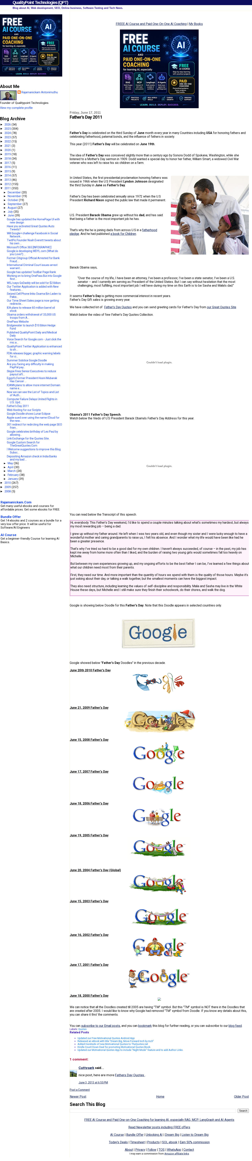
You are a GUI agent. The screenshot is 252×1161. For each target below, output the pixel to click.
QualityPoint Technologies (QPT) (40, 2)
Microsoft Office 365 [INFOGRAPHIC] (29, 247)
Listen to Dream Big (195, 1135)
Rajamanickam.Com (16, 502)
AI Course (117, 1135)
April (11, 467)
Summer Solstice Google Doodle (27, 360)
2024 (8, 133)
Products (153, 1142)
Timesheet (137, 1142)
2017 (8, 163)
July (11, 211)
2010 (8, 483)
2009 (8, 487)
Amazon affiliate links (176, 1153)
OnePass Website (18, 321)
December (15, 192)
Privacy (140, 1150)
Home (160, 1096)
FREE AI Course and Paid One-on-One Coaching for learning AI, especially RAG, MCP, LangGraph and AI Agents (159, 1120)
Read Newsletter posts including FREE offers (159, 1127)
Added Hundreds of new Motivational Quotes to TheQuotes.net (113, 1044)
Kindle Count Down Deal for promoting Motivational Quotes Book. (114, 1047)
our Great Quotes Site (221, 307)
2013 (8, 180)
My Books (196, 24)
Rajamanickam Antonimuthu (39, 92)
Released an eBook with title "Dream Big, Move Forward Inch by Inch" (116, 1041)
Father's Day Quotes (118, 307)
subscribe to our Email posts (100, 1026)
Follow (151, 1150)
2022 (8, 141)
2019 (8, 154)
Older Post (241, 1096)
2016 (8, 167)
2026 (8, 124)
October (13, 200)
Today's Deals (118, 1142)
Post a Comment (80, 1089)
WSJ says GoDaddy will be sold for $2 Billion (34, 282)
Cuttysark (86, 1068)
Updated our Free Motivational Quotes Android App (106, 1038)
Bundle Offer (135, 1135)
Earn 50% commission (195, 1142)
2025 (8, 128)
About (129, 1150)
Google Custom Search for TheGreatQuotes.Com (23, 444)
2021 (8, 146)
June (11, 215)
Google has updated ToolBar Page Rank (31, 272)
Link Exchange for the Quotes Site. (28, 438)
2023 (8, 137)
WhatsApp (174, 1150)
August (13, 207)
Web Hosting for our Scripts (24, 410)
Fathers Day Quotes (130, 1075)
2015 (8, 171)
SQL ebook (169, 1142)
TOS (162, 1150)
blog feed (235, 1026)
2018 (8, 158)
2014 (8, 175)
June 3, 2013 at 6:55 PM (93, 1082)
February (13, 474)
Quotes (82, 1029)
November (15, 196)
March (12, 471)
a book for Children (123, 234)
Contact (188, 1150)
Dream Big (172, 1135)
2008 (8, 491)
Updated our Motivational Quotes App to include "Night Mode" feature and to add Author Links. (130, 1049)
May (11, 463)
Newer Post (78, 1096)
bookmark (145, 1026)
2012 (8, 184)
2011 (8, 188)
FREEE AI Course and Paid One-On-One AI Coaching (151, 24)
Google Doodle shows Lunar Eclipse (28, 413)
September (15, 204)
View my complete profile (16, 108)
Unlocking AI (154, 1135)
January (13, 478)
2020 (8, 150)
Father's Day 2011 (18, 406)
